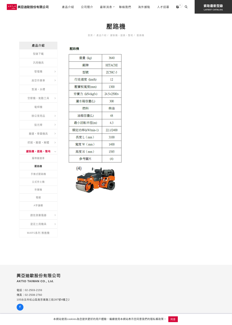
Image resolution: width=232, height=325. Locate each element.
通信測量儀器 (38, 215)
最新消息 (106, 7)
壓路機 (140, 35)
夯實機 (38, 189)
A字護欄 (38, 205)
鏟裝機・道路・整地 (121, 35)
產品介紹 (68, 7)
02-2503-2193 (33, 290)
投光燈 (38, 124)
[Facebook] (20, 307)
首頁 (90, 35)
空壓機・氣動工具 (38, 98)
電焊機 (38, 107)
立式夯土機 (38, 181)
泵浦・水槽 (38, 89)
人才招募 (163, 7)
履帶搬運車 (38, 158)
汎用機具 (38, 62)
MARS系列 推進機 (38, 232)
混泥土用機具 (38, 224)
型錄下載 (38, 53)
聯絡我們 (125, 7)
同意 (173, 319)
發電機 (38, 71)
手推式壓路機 (38, 174)
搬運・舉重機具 (38, 133)
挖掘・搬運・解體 (38, 142)
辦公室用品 (38, 115)
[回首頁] (27, 7)
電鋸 (38, 197)
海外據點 (144, 7)
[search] (186, 7)
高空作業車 (38, 80)
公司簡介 (87, 7)
